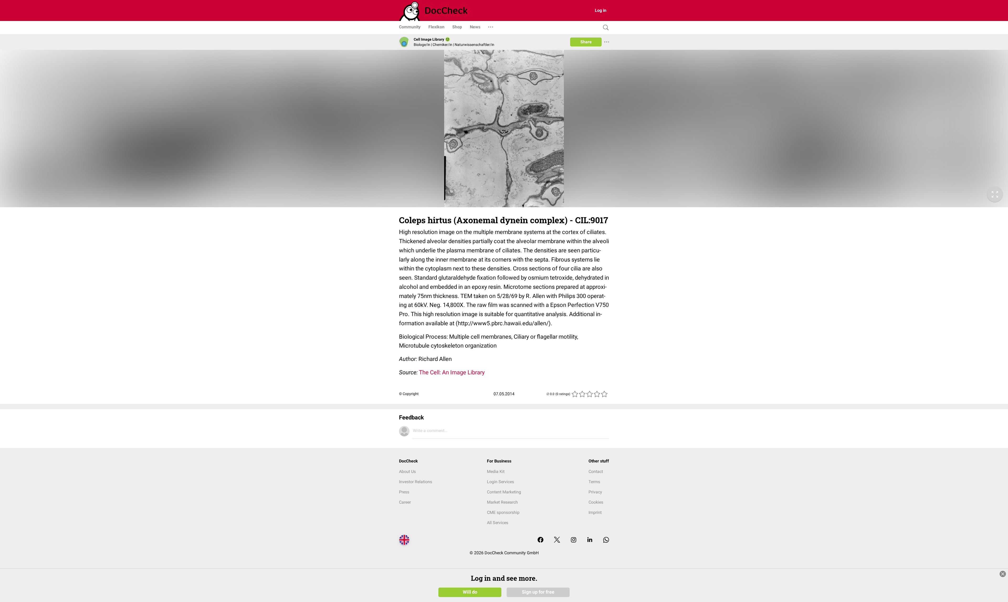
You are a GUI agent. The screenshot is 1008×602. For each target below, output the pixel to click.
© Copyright (409, 394)
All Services (497, 522)
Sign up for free (538, 592)
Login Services (500, 481)
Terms (594, 481)
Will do (470, 592)
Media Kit (496, 471)
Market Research (502, 502)
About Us (407, 471)
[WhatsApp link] (606, 540)
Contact (596, 471)
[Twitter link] (557, 540)
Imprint (595, 512)
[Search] (604, 27)
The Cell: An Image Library (452, 372)
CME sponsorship (503, 512)
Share (586, 41)
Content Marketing (504, 491)
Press (404, 491)
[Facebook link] (540, 540)
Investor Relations (415, 481)
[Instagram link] (573, 540)
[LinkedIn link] (590, 540)
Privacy (595, 491)
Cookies (596, 502)
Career (405, 502)
